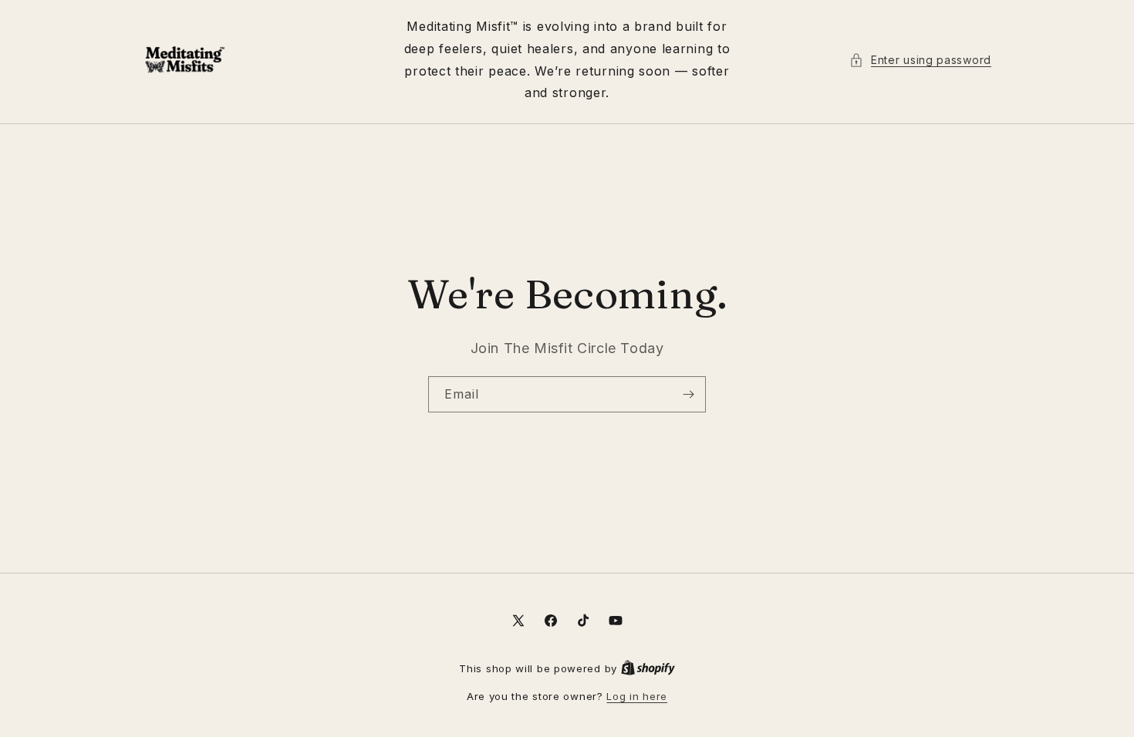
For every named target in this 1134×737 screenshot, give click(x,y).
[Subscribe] (688, 394)
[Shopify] (648, 668)
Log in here (636, 696)
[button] (920, 59)
